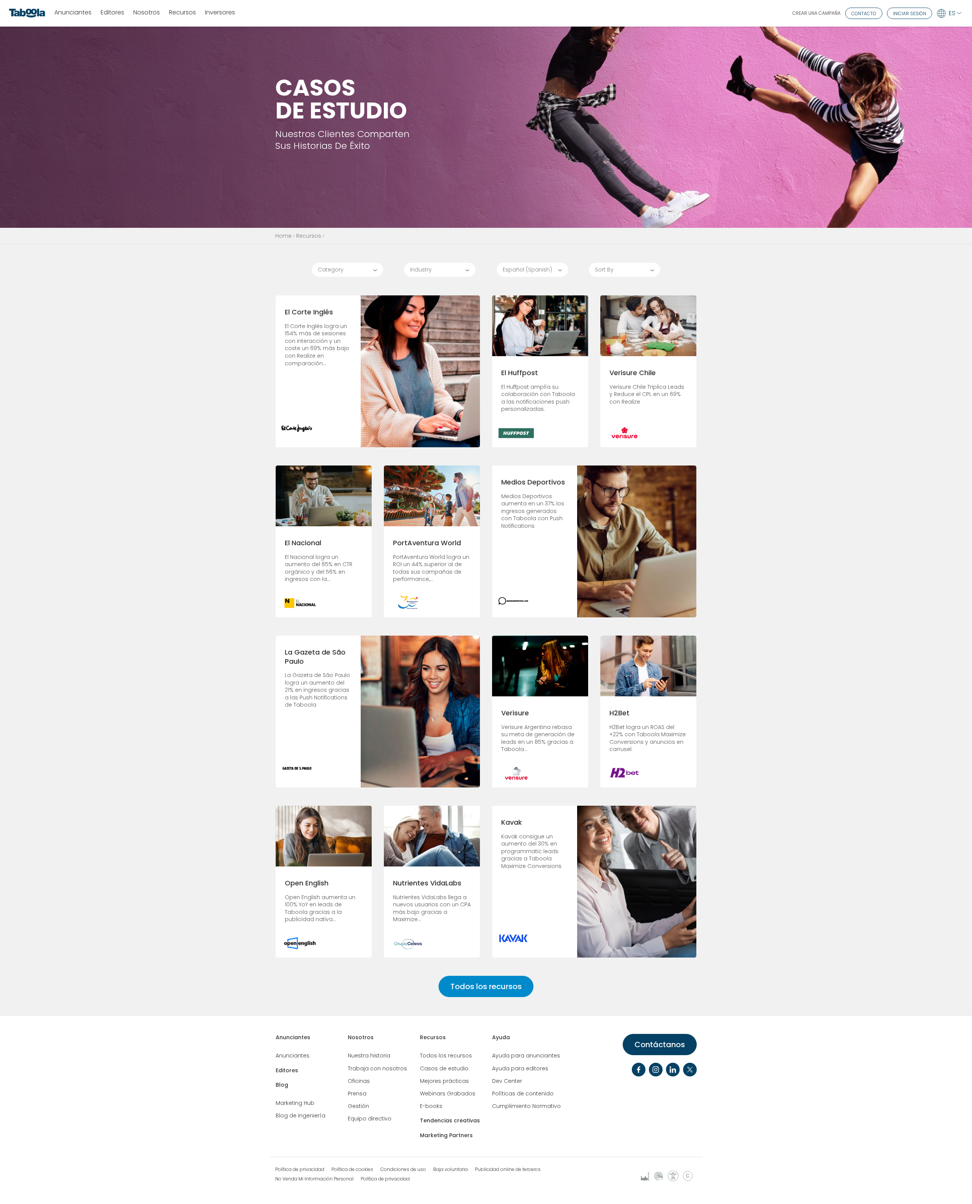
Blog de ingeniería (300, 1115)
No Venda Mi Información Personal (314, 1179)
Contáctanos (659, 1044)
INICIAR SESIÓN (909, 13)
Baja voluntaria (450, 1169)
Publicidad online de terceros (508, 1169)
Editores (112, 13)
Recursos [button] (182, 13)
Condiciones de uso (403, 1169)
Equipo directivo (369, 1118)
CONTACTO (863, 13)
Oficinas (359, 1081)
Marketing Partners (446, 1135)
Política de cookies (352, 1169)
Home (283, 235)
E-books (431, 1106)
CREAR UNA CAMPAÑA (816, 13)
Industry (421, 269)
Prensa (357, 1093)
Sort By (604, 269)
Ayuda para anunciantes (526, 1055)
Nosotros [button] (146, 13)
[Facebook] (638, 1069)
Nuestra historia (369, 1055)
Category (331, 269)
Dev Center (507, 1081)
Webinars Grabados (447, 1093)
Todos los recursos (486, 986)
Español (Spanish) (527, 269)
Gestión (358, 1106)
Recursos (308, 235)
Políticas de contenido (523, 1093)
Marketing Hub (295, 1103)
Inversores (220, 13)
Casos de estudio (444, 1068)
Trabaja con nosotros (377, 1068)
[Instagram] (656, 1069)
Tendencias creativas (450, 1120)
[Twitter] (690, 1069)
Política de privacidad (299, 1169)
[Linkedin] (673, 1069)
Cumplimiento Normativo (526, 1106)
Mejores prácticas (444, 1081)
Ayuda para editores (520, 1068)
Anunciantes (73, 13)
